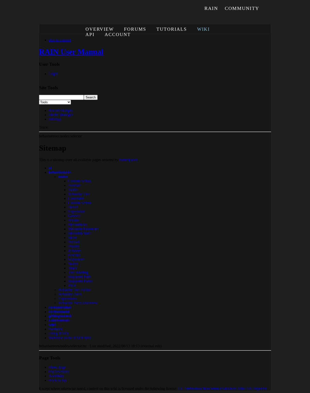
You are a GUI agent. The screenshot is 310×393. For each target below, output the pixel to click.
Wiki (203, 29)
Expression (76, 211)
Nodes (73, 264)
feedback (55, 329)
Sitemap (55, 119)
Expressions (67, 299)
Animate (74, 185)
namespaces (128, 160)
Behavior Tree (79, 194)
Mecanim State (79, 233)
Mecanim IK (77, 224)
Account (118, 34)
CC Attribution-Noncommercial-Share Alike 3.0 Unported (222, 388)
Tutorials (171, 29)
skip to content (60, 40)
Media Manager (61, 115)
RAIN (211, 8)
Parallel (73, 242)
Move (72, 238)
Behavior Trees (70, 294)
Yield (72, 285)
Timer (72, 268)
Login (53, 74)
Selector (74, 255)
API (89, 34)
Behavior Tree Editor (74, 290)
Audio (73, 190)
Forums (135, 29)
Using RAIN (59, 333)
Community (242, 8)
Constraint (76, 198)
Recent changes (61, 110)
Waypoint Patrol (80, 281)
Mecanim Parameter (83, 229)
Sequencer (76, 259)
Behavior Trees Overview (78, 303)
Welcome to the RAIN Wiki (70, 338)
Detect (73, 207)
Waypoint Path (79, 277)
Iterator (73, 220)
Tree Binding (78, 272)
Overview (99, 29)
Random (74, 251)
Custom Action (79, 181)
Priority (73, 246)
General (74, 216)
